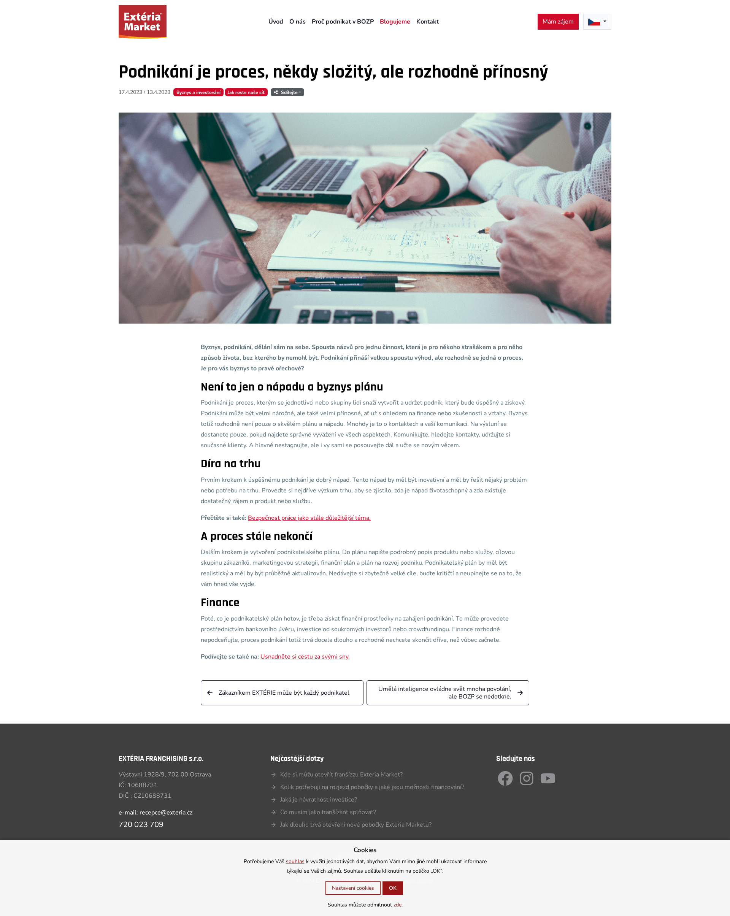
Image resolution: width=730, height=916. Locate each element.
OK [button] (393, 888)
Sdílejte (289, 92)
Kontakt (427, 21)
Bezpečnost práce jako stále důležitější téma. (309, 518)
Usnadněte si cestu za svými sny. (305, 656)
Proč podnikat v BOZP (343, 21)
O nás (297, 21)
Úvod (275, 21)
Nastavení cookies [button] (353, 888)
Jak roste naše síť (246, 92)
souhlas (295, 861)
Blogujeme (395, 21)
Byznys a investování (198, 92)
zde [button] (398, 905)
